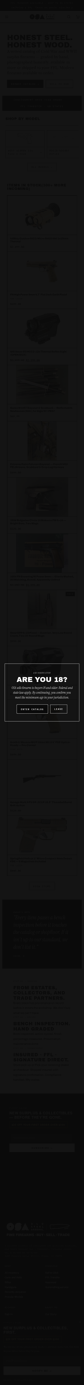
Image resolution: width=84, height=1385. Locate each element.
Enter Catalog (32, 709)
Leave (58, 709)
